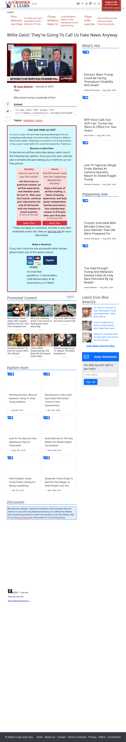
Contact (61, 737)
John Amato (89, 135)
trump (38, 120)
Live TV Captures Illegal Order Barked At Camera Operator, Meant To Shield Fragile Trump (100, 172)
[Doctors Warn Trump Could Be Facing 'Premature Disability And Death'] (100, 60)
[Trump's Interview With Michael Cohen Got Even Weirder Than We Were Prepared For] (100, 209)
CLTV (34, 3)
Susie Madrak (25, 86)
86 (9, 417)
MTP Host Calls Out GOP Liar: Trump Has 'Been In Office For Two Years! (100, 125)
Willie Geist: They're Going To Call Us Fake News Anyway (62, 35)
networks (28, 120)
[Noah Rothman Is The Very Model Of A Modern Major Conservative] (60, 425)
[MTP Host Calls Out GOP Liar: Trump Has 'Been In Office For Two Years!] (100, 106)
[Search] (99, 4)
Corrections (114, 737)
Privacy (92, 737)
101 (45, 417)
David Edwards (90, 287)
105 (45, 457)
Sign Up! (90, 382)
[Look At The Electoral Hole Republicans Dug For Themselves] (24, 425)
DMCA (102, 737)
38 (84, 143)
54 (9, 457)
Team (40, 737)
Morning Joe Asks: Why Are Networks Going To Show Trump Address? (23, 398)
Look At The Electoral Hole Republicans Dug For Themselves (23, 442)
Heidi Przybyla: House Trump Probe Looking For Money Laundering (22, 482)
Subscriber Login (111, 8)
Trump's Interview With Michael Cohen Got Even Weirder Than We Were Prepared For (100, 228)
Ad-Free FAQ (54, 231)
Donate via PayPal (50, 260)
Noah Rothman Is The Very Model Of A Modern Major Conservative (59, 442)
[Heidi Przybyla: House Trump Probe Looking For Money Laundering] (24, 465)
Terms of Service (21, 517)
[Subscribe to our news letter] (94, 4)
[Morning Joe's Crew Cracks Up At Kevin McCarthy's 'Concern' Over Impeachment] (60, 381)
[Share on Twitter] (8, 111)
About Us (50, 737)
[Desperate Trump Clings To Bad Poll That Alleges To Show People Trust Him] (60, 465)
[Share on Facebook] (8, 104)
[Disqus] (42, 619)
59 (84, 246)
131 (84, 52)
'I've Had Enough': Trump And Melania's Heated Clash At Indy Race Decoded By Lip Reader (98, 275)
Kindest (34, 266)
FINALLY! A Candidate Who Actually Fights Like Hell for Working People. (106, 337)
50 (84, 97)
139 (9, 374)
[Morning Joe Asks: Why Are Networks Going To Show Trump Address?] (24, 381)
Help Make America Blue (101, 346)
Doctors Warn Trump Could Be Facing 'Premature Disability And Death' (98, 79)
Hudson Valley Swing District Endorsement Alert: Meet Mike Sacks (104, 325)
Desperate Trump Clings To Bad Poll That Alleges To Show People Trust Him (59, 482)
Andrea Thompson (92, 90)
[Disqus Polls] (42, 553)
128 (45, 374)
